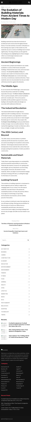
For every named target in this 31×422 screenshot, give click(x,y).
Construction (8, 7)
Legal (3, 287)
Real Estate (4, 305)
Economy (4, 260)
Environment (5, 269)
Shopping (4, 308)
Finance (3, 272)
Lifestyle (4, 290)
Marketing (4, 293)
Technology (5, 311)
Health (3, 284)
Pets (2, 299)
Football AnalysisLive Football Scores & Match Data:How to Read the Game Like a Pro (19, 324)
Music (3, 296)
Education (4, 263)
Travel (3, 314)
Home (2, 7)
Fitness (3, 275)
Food (2, 278)
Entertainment (6, 266)
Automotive (5, 249)
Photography (5, 302)
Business (3, 251)
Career (3, 254)
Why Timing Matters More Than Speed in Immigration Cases (18, 330)
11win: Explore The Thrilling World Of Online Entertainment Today (19, 336)
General (3, 281)
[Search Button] (28, 240)
